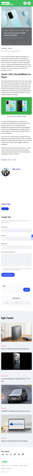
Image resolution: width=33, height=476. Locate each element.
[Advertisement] (16, 187)
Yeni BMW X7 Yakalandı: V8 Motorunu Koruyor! (15, 411)
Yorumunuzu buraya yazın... (8, 252)
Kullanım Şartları (23, 465)
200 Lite (13, 41)
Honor (18, 41)
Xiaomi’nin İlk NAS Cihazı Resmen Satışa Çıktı (15, 349)
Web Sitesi (4, 243)
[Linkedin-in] (18, 454)
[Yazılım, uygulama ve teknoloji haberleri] (7, 3)
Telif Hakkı (14, 465)
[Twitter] (2, 454)
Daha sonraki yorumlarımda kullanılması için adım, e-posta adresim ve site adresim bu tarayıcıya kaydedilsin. (17, 269)
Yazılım (10, 48)
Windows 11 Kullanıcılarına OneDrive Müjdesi (14, 441)
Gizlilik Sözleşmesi (6, 468)
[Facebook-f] (10, 454)
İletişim (3, 465)
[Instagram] (6, 454)
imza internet (5, 472)
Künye (8, 465)
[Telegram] (14, 454)
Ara (4, 286)
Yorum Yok (27, 38)
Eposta (3, 235)
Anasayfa (4, 48)
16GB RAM (7, 41)
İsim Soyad (4, 227)
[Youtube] (22, 454)
